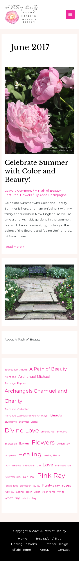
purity (36, 485)
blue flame (11, 421)
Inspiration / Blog (48, 538)
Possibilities (11, 485)
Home (22, 538)
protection (25, 485)
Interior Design (56, 544)
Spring (20, 491)
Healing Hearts (52, 455)
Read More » (14, 246)
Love (48, 465)
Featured (11, 195)
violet (37, 491)
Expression (11, 443)
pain (25, 477)
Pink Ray (51, 475)
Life (38, 465)
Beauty (56, 415)
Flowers (26, 195)
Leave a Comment (18, 190)
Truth (29, 491)
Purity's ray (51, 485)
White (60, 491)
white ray (12, 498)
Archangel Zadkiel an (17, 409)
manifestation (63, 465)
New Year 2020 (13, 477)
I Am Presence (13, 465)
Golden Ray (63, 443)
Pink (32, 477)
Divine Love (22, 430)
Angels (23, 369)
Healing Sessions (24, 544)
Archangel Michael (34, 376)
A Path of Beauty (48, 190)
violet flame (48, 491)
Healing (30, 454)
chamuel (24, 421)
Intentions (28, 465)
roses (66, 485)
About (44, 549)
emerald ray (47, 431)
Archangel (10, 377)
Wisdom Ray (29, 498)
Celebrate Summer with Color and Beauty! (36, 171)
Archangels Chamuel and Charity (36, 396)
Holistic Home (20, 549)
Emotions (61, 431)
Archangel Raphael (16, 383)
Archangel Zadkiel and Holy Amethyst (26, 415)
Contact (64, 549)
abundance (11, 369)
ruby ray (9, 491)
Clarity (34, 421)
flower (24, 443)
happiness (10, 455)
